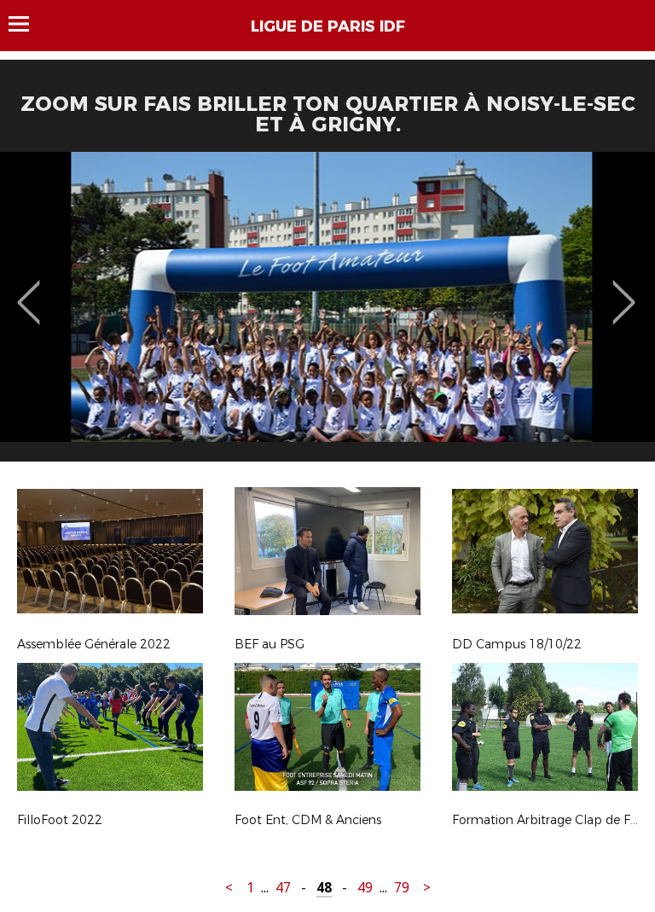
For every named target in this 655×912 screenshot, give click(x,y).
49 (365, 888)
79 (401, 888)
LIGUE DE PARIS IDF (328, 26)
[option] (327, 313)
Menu (27, 24)
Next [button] (624, 290)
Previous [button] (28, 290)
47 (283, 888)
